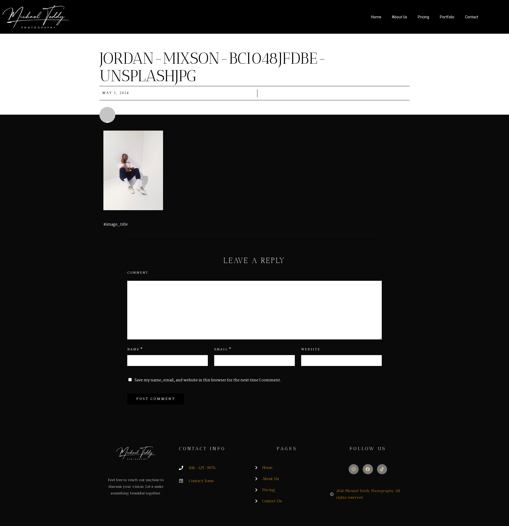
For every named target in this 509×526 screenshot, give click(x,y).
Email (221, 349)
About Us (399, 17)
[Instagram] (354, 469)
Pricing (423, 17)
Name (133, 349)
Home (376, 17)
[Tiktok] (382, 469)
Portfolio (447, 17)
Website (310, 349)
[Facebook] (368, 469)
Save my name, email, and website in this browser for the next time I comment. (208, 380)
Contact (471, 17)
